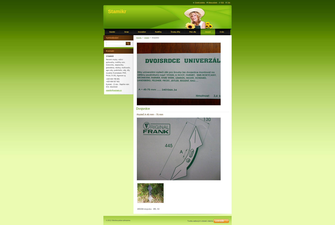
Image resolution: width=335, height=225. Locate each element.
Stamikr (139, 38)
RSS (222, 2)
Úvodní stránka (200, 2)
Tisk (228, 2)
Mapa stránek (212, 2)
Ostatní (146, 38)
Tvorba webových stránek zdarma (200, 221)
